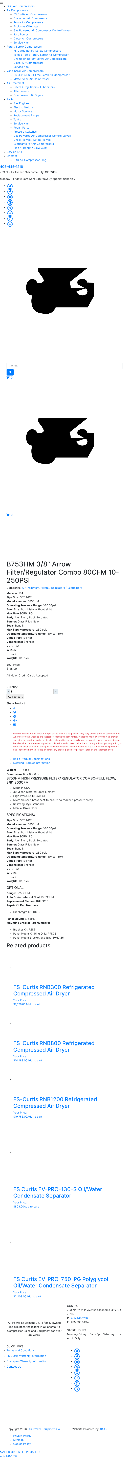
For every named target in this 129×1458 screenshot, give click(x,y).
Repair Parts (21, 127)
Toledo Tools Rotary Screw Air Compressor (41, 54)
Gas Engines (21, 103)
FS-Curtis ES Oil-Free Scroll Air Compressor (41, 75)
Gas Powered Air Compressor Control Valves (42, 30)
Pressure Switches (25, 131)
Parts (10, 99)
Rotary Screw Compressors (24, 46)
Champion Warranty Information (27, 1361)
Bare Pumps (21, 34)
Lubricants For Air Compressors (33, 143)
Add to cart (15, 696)
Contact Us (14, 1366)
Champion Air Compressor (30, 18)
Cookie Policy (22, 1444)
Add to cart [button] (33, 1004)
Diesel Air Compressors (28, 38)
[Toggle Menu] (1, 3)
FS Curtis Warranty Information (26, 1355)
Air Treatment (15, 83)
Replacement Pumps (26, 115)
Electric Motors (23, 107)
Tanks (17, 119)
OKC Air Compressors (20, 6)
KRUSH (104, 1429)
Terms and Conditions (20, 1350)
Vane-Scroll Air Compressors (25, 71)
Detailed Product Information (31, 763)
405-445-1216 (11, 167)
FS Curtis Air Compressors (30, 14)
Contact (12, 156)
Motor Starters (22, 111)
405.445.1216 (79, 1318)
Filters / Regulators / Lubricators (34, 87)
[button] (10, 377)
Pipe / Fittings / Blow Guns (30, 147)
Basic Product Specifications (31, 758)
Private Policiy (22, 1435)
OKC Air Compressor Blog (29, 160)
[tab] (67, 759)
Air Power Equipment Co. (45, 1429)
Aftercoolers (21, 91)
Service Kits (21, 42)
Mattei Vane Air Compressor (31, 79)
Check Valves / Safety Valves (32, 139)
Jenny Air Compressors (28, 22)
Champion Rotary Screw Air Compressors (40, 58)
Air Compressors (17, 10)
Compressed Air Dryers (28, 95)
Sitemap (18, 1439)
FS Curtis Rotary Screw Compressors (37, 50)
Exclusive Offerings (25, 26)
